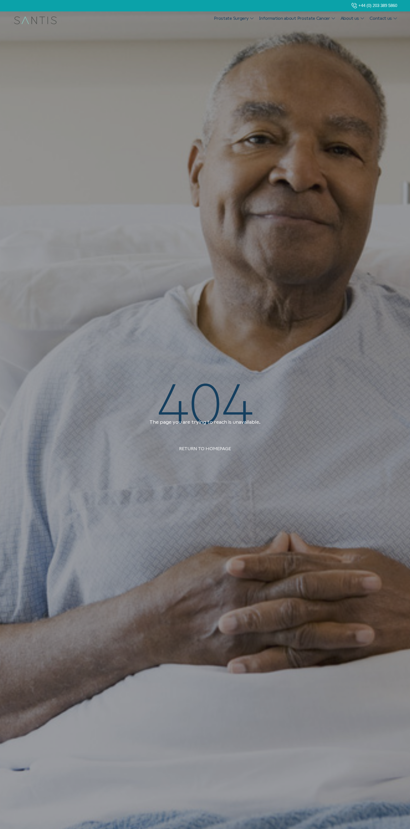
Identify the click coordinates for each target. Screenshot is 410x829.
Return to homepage (205, 448)
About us (350, 18)
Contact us (381, 18)
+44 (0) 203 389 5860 (377, 5)
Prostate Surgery (231, 18)
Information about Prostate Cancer (294, 18)
